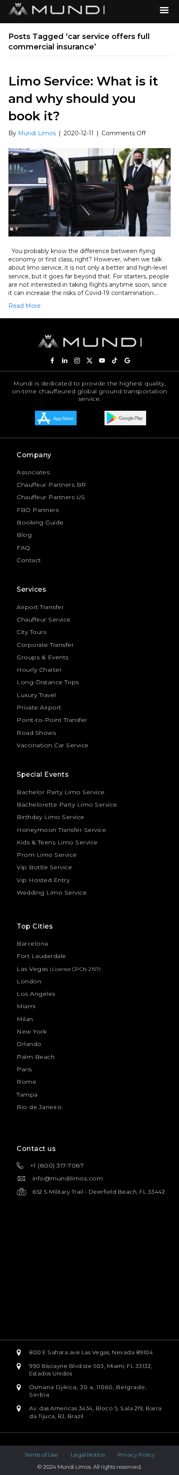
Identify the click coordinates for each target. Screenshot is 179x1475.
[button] (52, 360)
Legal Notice (88, 1454)
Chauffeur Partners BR (51, 484)
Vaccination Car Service (53, 745)
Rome (26, 1081)
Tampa (27, 1094)
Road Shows (36, 732)
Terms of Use (41, 1454)
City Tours (31, 632)
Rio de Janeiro (39, 1107)
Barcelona (32, 943)
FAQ (23, 547)
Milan (25, 1019)
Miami (26, 1006)
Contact (29, 560)
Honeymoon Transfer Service (61, 830)
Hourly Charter (39, 669)
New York (32, 1031)
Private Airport (39, 707)
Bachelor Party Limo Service (61, 792)
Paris (24, 1069)
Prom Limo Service (47, 854)
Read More (24, 306)
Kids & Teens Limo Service (57, 842)
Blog (24, 535)
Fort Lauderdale (41, 956)
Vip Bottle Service (44, 867)
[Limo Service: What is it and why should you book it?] (89, 191)
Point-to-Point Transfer (52, 720)
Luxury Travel (36, 695)
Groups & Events (43, 657)
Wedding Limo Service (52, 892)
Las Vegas (32, 969)
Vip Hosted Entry (43, 880)
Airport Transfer (40, 607)
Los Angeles (36, 993)
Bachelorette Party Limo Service (67, 804)
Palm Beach (36, 1057)
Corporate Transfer (45, 645)
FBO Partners (38, 510)
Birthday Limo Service (51, 817)
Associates (33, 472)
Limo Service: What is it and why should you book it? (83, 98)
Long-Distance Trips (48, 682)
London (29, 981)
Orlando (29, 1044)
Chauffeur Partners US (51, 497)
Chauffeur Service (44, 619)
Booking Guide (40, 522)
